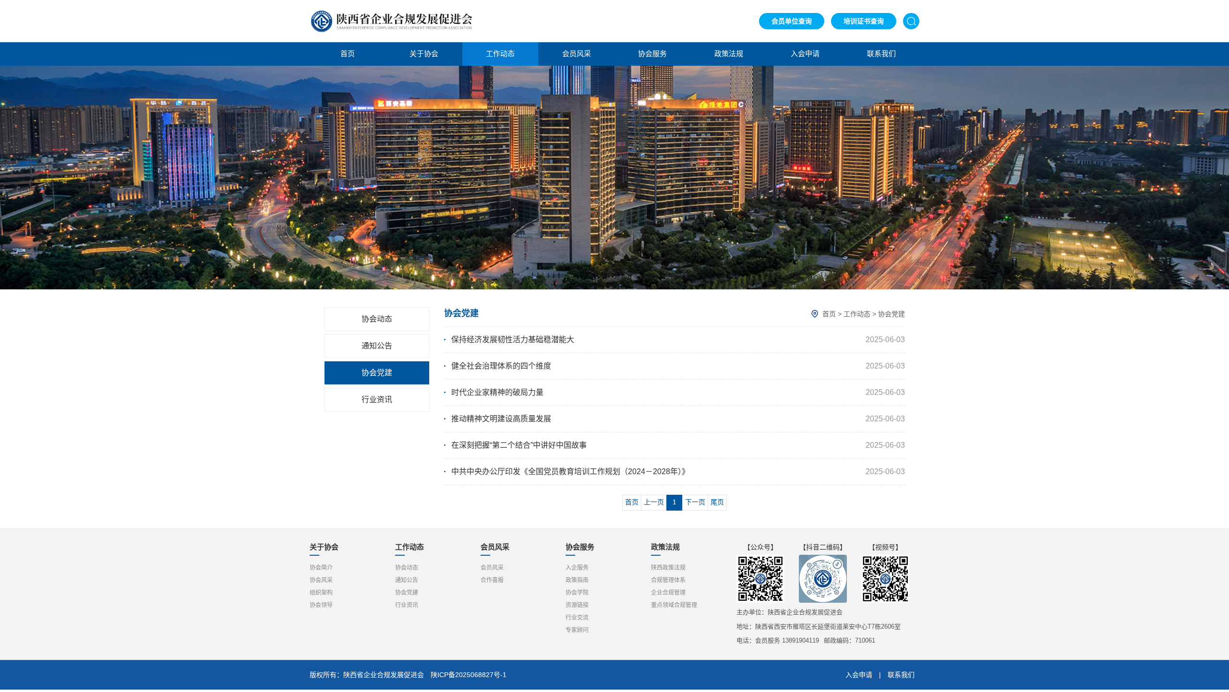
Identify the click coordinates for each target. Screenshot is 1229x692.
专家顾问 (577, 630)
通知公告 (376, 346)
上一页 (654, 502)
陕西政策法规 (668, 567)
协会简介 (321, 567)
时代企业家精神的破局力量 (497, 392)
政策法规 (728, 53)
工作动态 (500, 53)
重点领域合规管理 (674, 605)
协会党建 (376, 373)
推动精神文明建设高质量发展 (501, 419)
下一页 (695, 502)
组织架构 (321, 592)
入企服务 (577, 567)
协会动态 (376, 319)
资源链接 (577, 605)
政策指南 (577, 580)
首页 (347, 53)
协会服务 (652, 53)
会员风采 (576, 53)
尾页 (717, 502)
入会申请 (805, 53)
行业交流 (577, 617)
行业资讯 (376, 399)
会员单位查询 (791, 21)
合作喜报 (492, 580)
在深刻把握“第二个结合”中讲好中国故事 (519, 445)
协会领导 (321, 605)
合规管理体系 (668, 580)
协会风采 (321, 580)
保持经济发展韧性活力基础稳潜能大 (512, 339)
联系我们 (881, 53)
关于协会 (424, 53)
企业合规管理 (668, 592)
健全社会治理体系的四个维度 (501, 366)
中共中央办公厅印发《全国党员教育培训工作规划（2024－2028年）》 (570, 471)
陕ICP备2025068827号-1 (468, 675)
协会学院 (577, 592)
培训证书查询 (863, 21)
